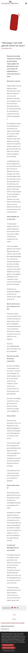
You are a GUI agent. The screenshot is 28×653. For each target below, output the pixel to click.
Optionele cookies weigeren (8, 647)
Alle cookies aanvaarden (8, 645)
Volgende (14, 619)
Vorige (14, 614)
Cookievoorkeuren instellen (8, 650)
